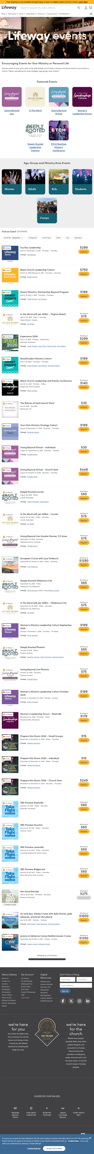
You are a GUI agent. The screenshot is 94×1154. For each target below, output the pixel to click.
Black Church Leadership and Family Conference (46, 380)
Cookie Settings (34, 1148)
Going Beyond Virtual (58, 112)
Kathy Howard (32, 702)
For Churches (64, 14)
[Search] (78, 7)
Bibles (3, 14)
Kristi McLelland (54, 924)
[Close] (90, 1137)
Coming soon (83, 897)
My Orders (25, 978)
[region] (47, 1144)
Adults (32, 189)
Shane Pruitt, (52, 346)
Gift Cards (25, 989)
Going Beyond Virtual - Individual (37, 447)
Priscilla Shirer (32, 454)
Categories (33, 237)
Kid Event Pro (45, 987)
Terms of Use (6, 997)
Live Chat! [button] (25, 997)
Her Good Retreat (29, 891)
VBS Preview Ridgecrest (32, 869)
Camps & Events (52, 14)
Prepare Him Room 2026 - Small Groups (41, 736)
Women (9, 189)
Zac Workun (42, 299)
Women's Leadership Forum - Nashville (40, 713)
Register (83, 251)
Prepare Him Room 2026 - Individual (39, 758)
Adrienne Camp (44, 944)
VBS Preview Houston (31, 824)
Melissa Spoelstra (33, 743)
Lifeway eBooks (46, 998)
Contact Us (6, 981)
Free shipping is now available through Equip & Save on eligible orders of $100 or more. (47, 2)
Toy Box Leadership (30, 247)
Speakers (78, 237)
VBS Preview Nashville (31, 802)
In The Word (35, 110)
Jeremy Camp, (32, 944)
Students (80, 189)
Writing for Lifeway (9, 1000)
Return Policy (26, 986)
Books (21, 14)
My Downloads (26, 981)
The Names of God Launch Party (37, 402)
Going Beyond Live (11, 112)
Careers (5, 984)
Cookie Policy (73, 1141)
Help (23, 995)
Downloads (44, 990)
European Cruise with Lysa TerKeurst (39, 558)
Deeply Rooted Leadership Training (35, 147)
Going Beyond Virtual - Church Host (39, 469)
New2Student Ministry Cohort (36, 358)
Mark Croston (32, 277)
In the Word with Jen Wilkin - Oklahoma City (43, 602)
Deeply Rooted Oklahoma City (36, 580)
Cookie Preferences (28, 992)
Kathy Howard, (45, 657)
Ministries (41, 14)
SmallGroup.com (46, 1001)
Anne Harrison (32, 635)
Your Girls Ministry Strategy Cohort (38, 425)
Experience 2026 (29, 336)
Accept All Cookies (54, 1148)
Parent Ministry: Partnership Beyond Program (44, 291)
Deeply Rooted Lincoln (32, 491)
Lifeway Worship (46, 984)
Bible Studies (12, 14)
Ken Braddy (31, 254)
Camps (44, 218)
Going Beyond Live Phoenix (34, 669)
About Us (5, 978)
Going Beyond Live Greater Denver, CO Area (43, 536)
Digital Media (30, 14)
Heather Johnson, (33, 657)
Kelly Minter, (31, 924)
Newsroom (6, 986)
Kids (54, 189)
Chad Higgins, (32, 299)
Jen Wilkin (30, 324)
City (67, 237)
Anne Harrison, (32, 590)
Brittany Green (53, 590)
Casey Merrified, (33, 501)
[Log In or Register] (85, 7)
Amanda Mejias (54, 365)
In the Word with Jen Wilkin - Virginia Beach (43, 314)
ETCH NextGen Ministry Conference (58, 147)
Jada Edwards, (42, 924)
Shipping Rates (26, 984)
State (58, 237)
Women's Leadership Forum (82, 112)
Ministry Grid (45, 981)
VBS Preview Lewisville (32, 847)
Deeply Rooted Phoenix (32, 647)
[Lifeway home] (9, 8)
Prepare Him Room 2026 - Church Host (41, 780)
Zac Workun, (42, 365)
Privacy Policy (7, 995)
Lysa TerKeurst (32, 566)
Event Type (47, 237)
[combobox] (50, 7)
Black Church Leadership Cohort (37, 269)
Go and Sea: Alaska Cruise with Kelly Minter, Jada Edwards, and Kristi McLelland (46, 915)
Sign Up (65, 991)
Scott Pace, (42, 346)
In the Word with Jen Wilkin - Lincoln (39, 513)
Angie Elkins (44, 501)
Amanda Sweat (58, 657)
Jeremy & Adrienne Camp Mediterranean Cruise (45, 935)
